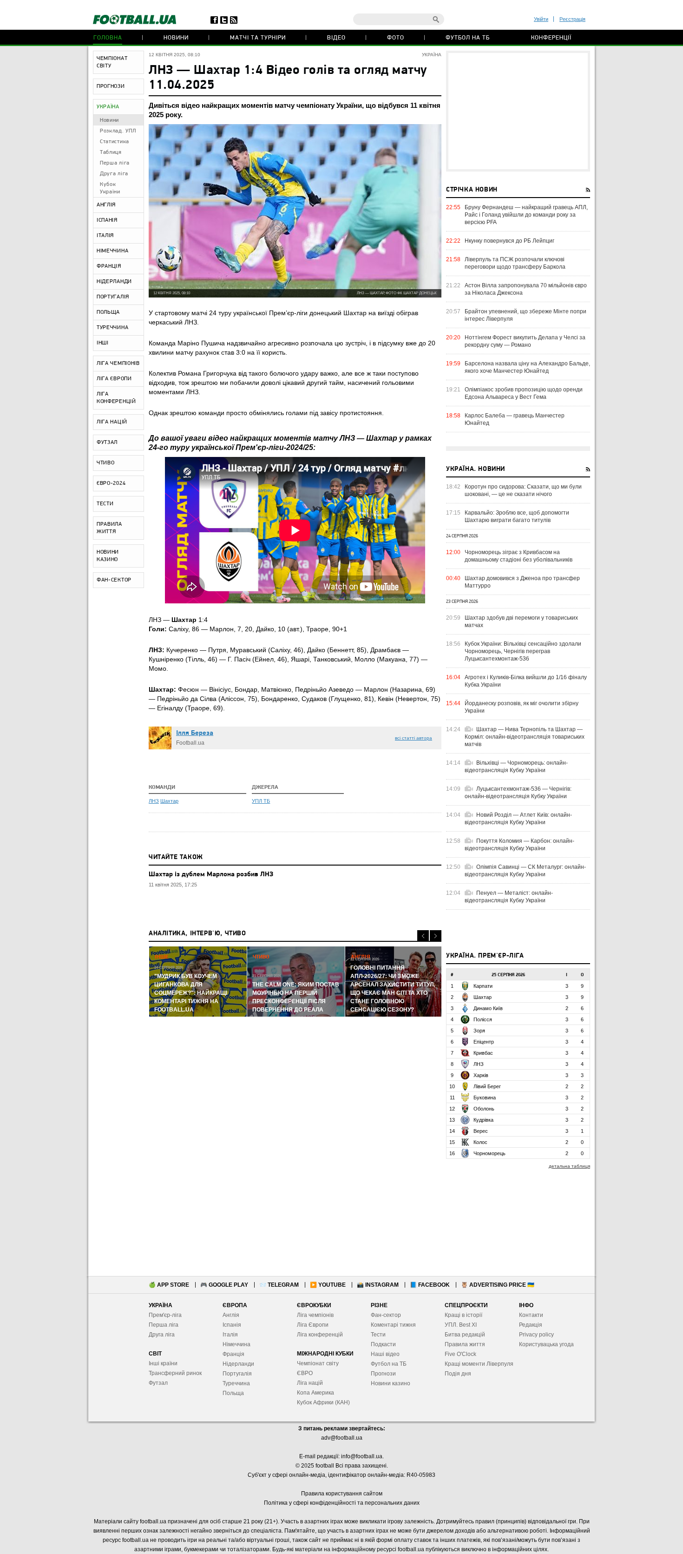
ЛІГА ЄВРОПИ (114, 379)
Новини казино (390, 1383)
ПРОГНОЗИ (111, 86)
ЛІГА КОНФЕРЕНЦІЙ (116, 397)
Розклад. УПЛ (118, 131)
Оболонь (483, 1108)
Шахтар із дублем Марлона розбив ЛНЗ (211, 874)
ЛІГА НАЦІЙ (112, 422)
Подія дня (458, 1373)
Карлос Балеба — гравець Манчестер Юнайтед (515, 419)
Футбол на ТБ (468, 38)
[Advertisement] (518, 111)
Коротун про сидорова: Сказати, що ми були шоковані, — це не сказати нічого (523, 490)
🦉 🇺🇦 (497, 1285)
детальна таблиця (569, 1166)
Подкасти (383, 1344)
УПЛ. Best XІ (461, 1325)
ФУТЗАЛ (107, 442)
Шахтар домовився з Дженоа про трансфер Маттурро (522, 582)
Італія (230, 1334)
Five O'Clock (460, 1354)
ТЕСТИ (105, 504)
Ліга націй (310, 1383)
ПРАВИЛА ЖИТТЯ (109, 528)
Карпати (483, 986)
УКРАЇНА (108, 107)
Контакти (531, 1315)
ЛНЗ (154, 801)
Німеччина (236, 1344)
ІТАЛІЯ (105, 235)
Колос (480, 1142)
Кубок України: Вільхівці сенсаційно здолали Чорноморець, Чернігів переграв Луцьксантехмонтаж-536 (523, 651)
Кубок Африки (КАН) (323, 1402)
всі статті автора (413, 738)
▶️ (328, 1285)
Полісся (482, 1019)
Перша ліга (115, 163)
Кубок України (110, 188)
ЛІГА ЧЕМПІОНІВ (118, 363)
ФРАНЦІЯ (109, 266)
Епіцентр (483, 1042)
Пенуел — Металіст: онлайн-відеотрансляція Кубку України (509, 897)
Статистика (114, 142)
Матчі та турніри (258, 38)
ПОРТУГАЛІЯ (113, 297)
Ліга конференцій (320, 1334)
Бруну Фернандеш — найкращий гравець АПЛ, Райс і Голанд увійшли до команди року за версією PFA (526, 214)
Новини (176, 38)
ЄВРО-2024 (111, 483)
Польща (233, 1393)
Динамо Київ (488, 1008)
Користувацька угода (546, 1344)
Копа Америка (315, 1392)
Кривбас (483, 1053)
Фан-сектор (386, 1315)
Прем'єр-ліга (165, 1315)
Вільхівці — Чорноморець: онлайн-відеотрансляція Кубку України (516, 767)
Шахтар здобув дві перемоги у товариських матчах (521, 621)
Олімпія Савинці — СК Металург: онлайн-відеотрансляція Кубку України (525, 871)
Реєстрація (572, 19)
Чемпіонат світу (318, 1363)
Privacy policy (536, 1334)
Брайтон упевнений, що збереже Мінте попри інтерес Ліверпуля (525, 315)
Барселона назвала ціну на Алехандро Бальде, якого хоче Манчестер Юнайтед (527, 367)
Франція (233, 1354)
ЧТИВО (106, 463)
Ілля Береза (194, 733)
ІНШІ (103, 343)
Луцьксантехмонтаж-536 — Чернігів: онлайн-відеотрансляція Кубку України (518, 793)
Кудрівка (483, 1120)
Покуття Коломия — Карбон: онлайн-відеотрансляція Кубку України (519, 845)
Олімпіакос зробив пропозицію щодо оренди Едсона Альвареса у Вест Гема (524, 393)
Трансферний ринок (175, 1373)
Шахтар (169, 801)
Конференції (551, 38)
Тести (378, 1334)
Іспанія (232, 1325)
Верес (480, 1131)
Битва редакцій (465, 1334)
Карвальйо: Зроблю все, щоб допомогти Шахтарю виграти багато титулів (517, 516)
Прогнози (383, 1373)
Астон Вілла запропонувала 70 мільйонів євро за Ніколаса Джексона (526, 289)
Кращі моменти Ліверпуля (479, 1364)
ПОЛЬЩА (108, 312)
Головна (107, 38)
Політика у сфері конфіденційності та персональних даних (342, 1503)
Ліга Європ (311, 1325)
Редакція (530, 1325)
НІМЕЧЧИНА (112, 251)
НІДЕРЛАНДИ (114, 281)
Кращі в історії (463, 1315)
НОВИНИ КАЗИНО (108, 555)
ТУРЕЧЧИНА (112, 328)
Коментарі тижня (393, 1325)
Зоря (479, 1030)
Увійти (541, 19)
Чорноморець (489, 1153)
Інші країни (163, 1363)
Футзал (158, 1383)
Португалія (237, 1373)
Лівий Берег (487, 1086)
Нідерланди (238, 1364)
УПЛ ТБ (261, 801)
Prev (423, 936)
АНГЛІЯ (106, 205)
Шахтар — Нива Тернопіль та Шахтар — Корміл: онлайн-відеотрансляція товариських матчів (524, 736)
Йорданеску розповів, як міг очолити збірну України (521, 707)
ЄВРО (305, 1373)
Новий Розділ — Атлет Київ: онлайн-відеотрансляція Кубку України (518, 819)
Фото (395, 38)
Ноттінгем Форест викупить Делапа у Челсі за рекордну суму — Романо (525, 341)
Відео (336, 38)
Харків (480, 1075)
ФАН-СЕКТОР (114, 580)
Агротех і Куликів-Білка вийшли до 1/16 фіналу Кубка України (526, 681)
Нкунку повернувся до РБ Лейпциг (509, 241)
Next (435, 936)
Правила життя (465, 1344)
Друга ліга (114, 174)
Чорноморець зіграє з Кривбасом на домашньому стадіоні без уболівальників (518, 556)
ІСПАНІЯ (107, 220)
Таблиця (111, 152)
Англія (231, 1315)
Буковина (484, 1097)
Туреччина (236, 1383)
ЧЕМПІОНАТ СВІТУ (112, 62)
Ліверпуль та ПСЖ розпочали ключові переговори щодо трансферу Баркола (515, 263)
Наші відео (385, 1354)
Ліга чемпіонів (315, 1315)
